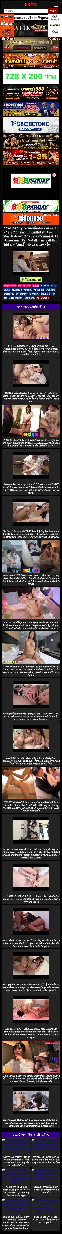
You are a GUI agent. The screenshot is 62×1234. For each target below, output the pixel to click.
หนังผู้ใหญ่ (50, 290)
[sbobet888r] (31, 116)
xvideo (54, 286)
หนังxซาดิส (39, 290)
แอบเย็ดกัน (29, 298)
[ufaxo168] (31, 148)
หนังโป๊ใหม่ (9, 294)
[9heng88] (31, 67)
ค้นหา (53, 11)
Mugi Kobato (10, 286)
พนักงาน (28, 290)
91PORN (45, 286)
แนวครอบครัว (15, 298)
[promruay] (31, 223)
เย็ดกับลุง (45, 294)
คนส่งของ (17, 290)
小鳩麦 (35, 286)
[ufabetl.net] (31, 51)
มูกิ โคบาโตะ (24, 286)
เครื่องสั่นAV (22, 294)
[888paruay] (31, 188)
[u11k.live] (31, 35)
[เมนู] (56, 5)
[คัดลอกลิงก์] (31, 280)
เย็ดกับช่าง (34, 294)
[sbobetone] (31, 132)
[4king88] (31, 164)
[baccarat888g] (31, 100)
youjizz (7, 290)
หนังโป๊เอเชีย (43, 298)
